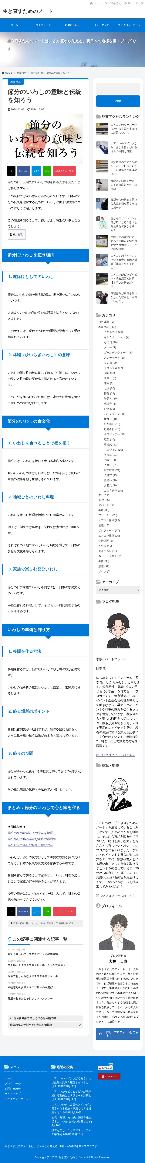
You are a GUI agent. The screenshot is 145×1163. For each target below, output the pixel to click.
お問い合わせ (72, 25)
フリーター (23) (107, 515)
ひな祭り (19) (112, 424)
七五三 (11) (110, 459)
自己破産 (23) (106, 321)
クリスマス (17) (113, 367)
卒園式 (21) (111, 454)
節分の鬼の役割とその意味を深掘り (32, 833)
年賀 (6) (108, 383)
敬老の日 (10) (112, 429)
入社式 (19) (111, 475)
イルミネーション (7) (116, 337)
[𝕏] (11, 171)
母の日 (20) (111, 342)
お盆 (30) (109, 408)
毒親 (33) (103, 510)
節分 (28, 923)
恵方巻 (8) (110, 403)
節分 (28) (109, 393)
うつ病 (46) (105, 545)
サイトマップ (135, 3)
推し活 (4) (104, 494)
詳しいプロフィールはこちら (115, 755)
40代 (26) (104, 499)
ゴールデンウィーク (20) (118, 352)
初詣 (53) (109, 372)
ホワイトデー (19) (115, 434)
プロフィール (43, 25)
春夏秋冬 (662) (107, 326)
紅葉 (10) (109, 439)
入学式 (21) (111, 464)
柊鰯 (42, 923)
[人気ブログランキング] (64, 171)
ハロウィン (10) (113, 449)
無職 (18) (103, 525)
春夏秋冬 (63, 923)
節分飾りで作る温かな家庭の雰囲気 (32, 839)
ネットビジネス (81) (110, 556)
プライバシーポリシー (130, 25)
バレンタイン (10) (115, 413)
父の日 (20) (111, 362)
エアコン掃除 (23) (109, 520)
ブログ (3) (104, 571)
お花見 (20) (111, 485)
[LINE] (47, 171)
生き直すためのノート (28, 11)
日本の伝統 (19, 923)
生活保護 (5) (105, 540)
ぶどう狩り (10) (113, 490)
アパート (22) (106, 504)
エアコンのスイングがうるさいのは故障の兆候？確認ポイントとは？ (71, 1082)
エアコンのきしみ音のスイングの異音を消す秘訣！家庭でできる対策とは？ (71, 1108)
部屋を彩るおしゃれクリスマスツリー (30, 998)
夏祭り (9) (110, 378)
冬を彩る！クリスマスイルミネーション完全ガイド (38, 964)
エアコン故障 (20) (109, 535)
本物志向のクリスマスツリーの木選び (30, 987)
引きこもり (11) (107, 550)
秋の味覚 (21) (112, 470)
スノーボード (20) (115, 357)
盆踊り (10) (111, 418)
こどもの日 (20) (113, 332)
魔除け (49, 923)
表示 (20, 234)
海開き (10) (111, 398)
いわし (35, 923)
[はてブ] (36, 171)
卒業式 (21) (111, 444)
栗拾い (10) (111, 480)
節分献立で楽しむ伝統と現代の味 (30, 845)
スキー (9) (110, 347)
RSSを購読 (114, 3)
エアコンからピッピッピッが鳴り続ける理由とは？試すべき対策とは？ (71, 1095)
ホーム (97, 3)
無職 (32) (103, 566)
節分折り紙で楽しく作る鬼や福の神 (35, 1018)
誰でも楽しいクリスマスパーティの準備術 (33, 954)
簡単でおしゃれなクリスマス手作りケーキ (33, 976)
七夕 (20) (109, 388)
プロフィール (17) (109, 530)
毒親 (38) (103, 561)
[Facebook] (23, 171)
